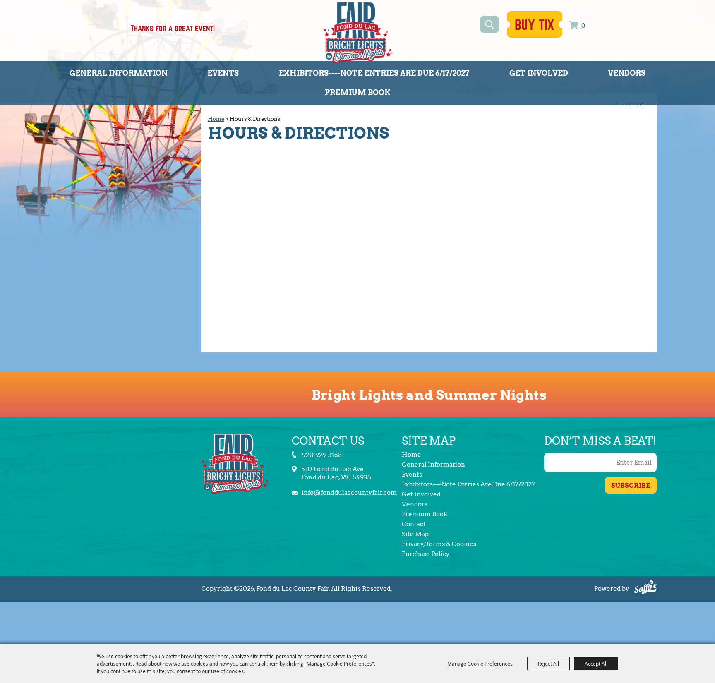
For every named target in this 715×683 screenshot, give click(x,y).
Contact (414, 524)
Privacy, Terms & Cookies (439, 544)
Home (216, 119)
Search (489, 24)
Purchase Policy (426, 554)
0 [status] (583, 25)
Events (223, 73)
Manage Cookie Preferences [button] (480, 663)
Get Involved (538, 73)
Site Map (415, 534)
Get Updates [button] (631, 485)
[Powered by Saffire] (645, 588)
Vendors (626, 73)
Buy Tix (534, 25)
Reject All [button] (548, 663)
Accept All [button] (596, 663)
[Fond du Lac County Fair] (358, 32)
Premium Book (358, 92)
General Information (119, 73)
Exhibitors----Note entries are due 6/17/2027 (374, 73)
